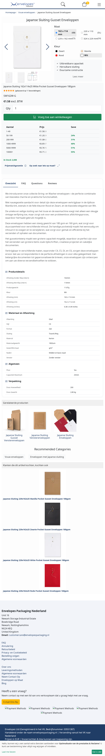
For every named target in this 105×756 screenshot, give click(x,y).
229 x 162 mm (66, 38)
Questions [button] (37, 183)
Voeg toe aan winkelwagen (55, 117)
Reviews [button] (52, 183)
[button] (99, 4)
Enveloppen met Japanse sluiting (47, 456)
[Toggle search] (63, 4)
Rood (61, 55)
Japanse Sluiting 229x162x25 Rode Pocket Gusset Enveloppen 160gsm (36, 591)
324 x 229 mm (92, 38)
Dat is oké (96, 752)
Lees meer (78, 76)
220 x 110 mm (92, 33)
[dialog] (52, 748)
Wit (86, 55)
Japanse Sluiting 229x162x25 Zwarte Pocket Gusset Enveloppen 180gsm (36, 529)
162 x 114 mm (66, 33)
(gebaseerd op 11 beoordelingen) (27, 91)
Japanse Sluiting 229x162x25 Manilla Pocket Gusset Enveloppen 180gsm (37, 498)
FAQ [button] (23, 183)
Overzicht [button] (10, 183)
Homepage (10, 12)
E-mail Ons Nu (10, 701)
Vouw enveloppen (26, 12)
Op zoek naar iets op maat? (42, 165)
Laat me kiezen (9, 752)
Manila (87, 51)
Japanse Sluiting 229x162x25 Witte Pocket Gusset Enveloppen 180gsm (36, 560)
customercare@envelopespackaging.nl (29, 635)
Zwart (61, 51)
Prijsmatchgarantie (14, 165)
